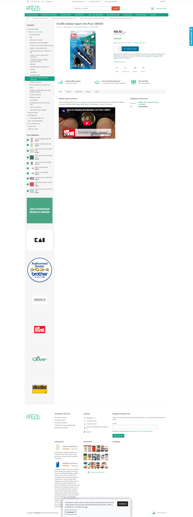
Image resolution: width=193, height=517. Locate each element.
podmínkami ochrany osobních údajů (141, 431)
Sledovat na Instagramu (97, 472)
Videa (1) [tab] (68, 92)
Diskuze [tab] (88, 92)
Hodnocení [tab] (78, 92)
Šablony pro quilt (35, 97)
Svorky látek (33, 100)
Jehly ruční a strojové (36, 40)
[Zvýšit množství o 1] (121, 48)
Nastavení (70, 512)
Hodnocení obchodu (78, 2)
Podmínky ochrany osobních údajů (65, 425)
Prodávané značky (95, 2)
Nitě (31, 37)
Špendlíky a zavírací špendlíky (39, 43)
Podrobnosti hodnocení (81, 27)
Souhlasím (123, 504)
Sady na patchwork (35, 107)
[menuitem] (32, 14)
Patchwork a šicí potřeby (35, 32)
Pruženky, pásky (35, 75)
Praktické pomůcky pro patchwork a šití (41, 52)
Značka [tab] (97, 92)
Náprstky (33, 64)
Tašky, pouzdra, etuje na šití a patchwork (39, 56)
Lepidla (32, 70)
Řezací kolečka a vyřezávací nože (40, 85)
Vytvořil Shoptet (161, 513)
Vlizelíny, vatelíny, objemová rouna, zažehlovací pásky (40, 91)
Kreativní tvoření (33, 113)
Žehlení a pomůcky (36, 82)
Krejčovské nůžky (33, 29)
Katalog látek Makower (37, 118)
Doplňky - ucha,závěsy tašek (38, 48)
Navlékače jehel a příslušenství (39, 67)
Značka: (94, 27)
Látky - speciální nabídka (35, 121)
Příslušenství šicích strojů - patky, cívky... (40, 104)
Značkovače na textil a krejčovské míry (41, 45)
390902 (115, 58)
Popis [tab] (60, 92)
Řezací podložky (35, 35)
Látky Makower (32, 115)
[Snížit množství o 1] (121, 50)
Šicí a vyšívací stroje (34, 124)
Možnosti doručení (139, 43)
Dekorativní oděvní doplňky (38, 110)
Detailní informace (118, 62)
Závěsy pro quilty (33, 129)
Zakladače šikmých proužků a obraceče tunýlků (39, 61)
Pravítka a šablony (35, 95)
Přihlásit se (118, 436)
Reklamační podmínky (61, 428)
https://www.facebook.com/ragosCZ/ (97, 428)
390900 (147, 56)
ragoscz (89, 432)
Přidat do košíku (132, 49)
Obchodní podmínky (111, 2)
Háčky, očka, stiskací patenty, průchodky (39, 78)
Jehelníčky (33, 72)
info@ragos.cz (91, 418)
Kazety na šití (32, 126)
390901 (156, 56)
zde (86, 507)
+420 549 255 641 (92, 421)
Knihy (31, 88)
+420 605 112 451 (92, 424)
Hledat (115, 8)
